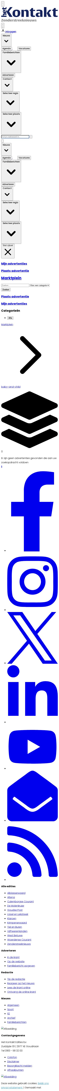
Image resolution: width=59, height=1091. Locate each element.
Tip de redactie (16, 979)
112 (8, 1013)
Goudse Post (15, 910)
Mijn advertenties (14, 264)
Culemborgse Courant (20, 901)
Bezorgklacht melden (19, 1066)
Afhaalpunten (15, 1070)
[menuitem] (32, 893)
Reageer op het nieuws (20, 983)
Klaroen (11, 918)
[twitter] (32, 663)
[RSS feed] (32, 879)
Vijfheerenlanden (17, 931)
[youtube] (32, 768)
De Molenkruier (15, 905)
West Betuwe (15, 935)
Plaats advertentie (15, 271)
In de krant (13, 957)
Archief (11, 1018)
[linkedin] (32, 722)
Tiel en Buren (14, 927)
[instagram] (32, 610)
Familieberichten (16, 1022)
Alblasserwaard (16, 893)
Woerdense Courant (19, 939)
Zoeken (5, 290)
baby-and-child (10, 387)
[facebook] (33, 550)
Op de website (16, 961)
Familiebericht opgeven (21, 966)
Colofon (12, 1057)
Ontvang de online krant (21, 992)
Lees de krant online (18, 987)
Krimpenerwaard (17, 922)
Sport (10, 1009)
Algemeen (13, 1005)
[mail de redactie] (32, 820)
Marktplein (7, 324)
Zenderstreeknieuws (19, 944)
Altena (11, 897)
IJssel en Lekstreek (17, 914)
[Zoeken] (31, 136)
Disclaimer (13, 1061)
